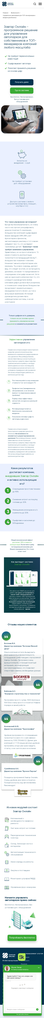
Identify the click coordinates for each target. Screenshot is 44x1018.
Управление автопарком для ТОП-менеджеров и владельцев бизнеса (19, 16)
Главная (5, 13)
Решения (24, 964)
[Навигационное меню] (40, 4)
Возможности (15, 13)
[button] (34, 3)
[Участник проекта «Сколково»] (25, 957)
